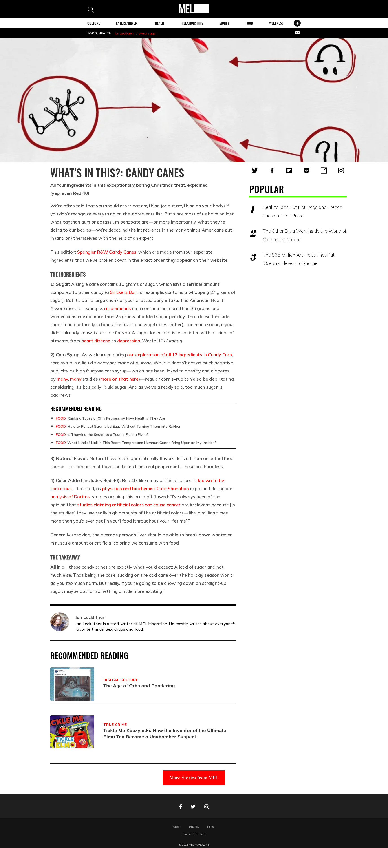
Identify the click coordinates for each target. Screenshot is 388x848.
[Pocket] (306, 170)
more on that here (119, 379)
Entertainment (127, 23)
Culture (93, 23)
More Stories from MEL (194, 777)
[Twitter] (254, 170)
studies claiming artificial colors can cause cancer (129, 504)
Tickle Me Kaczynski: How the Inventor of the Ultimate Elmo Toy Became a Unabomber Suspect (164, 733)
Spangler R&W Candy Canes (106, 252)
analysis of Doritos (70, 496)
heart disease (95, 340)
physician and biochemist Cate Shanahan (145, 488)
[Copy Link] (323, 170)
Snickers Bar (123, 292)
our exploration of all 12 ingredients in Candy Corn (179, 354)
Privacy (194, 826)
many (62, 379)
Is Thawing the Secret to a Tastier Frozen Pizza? (102, 434)
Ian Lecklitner (124, 33)
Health (160, 23)
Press (211, 826)
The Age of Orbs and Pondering (139, 685)
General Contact (194, 834)
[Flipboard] (289, 170)
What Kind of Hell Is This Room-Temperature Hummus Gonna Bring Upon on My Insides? (136, 442)
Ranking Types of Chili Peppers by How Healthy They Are (110, 418)
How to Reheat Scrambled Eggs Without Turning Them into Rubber (118, 426)
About (177, 826)
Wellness (276, 23)
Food (249, 23)
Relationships (192, 23)
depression (128, 340)
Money (224, 23)
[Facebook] (272, 170)
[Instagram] (341, 170)
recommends (117, 308)
